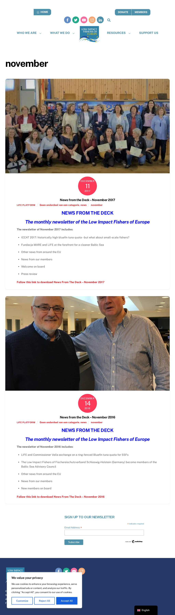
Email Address (73, 527)
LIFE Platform (26, 205)
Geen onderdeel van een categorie (59, 204)
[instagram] (92, 19)
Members (141, 12)
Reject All (44, 600)
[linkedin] (100, 19)
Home (44, 11)
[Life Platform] (89, 34)
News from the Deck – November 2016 (87, 417)
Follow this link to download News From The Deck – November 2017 (60, 282)
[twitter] (75, 19)
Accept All (67, 600)
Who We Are (27, 33)
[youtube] (83, 19)
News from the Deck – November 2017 (87, 200)
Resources (116, 33)
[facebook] (67, 19)
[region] (44, 590)
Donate (123, 12)
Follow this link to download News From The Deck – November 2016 (61, 496)
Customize (22, 600)
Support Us (148, 33)
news (83, 204)
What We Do (60, 33)
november (97, 204)
